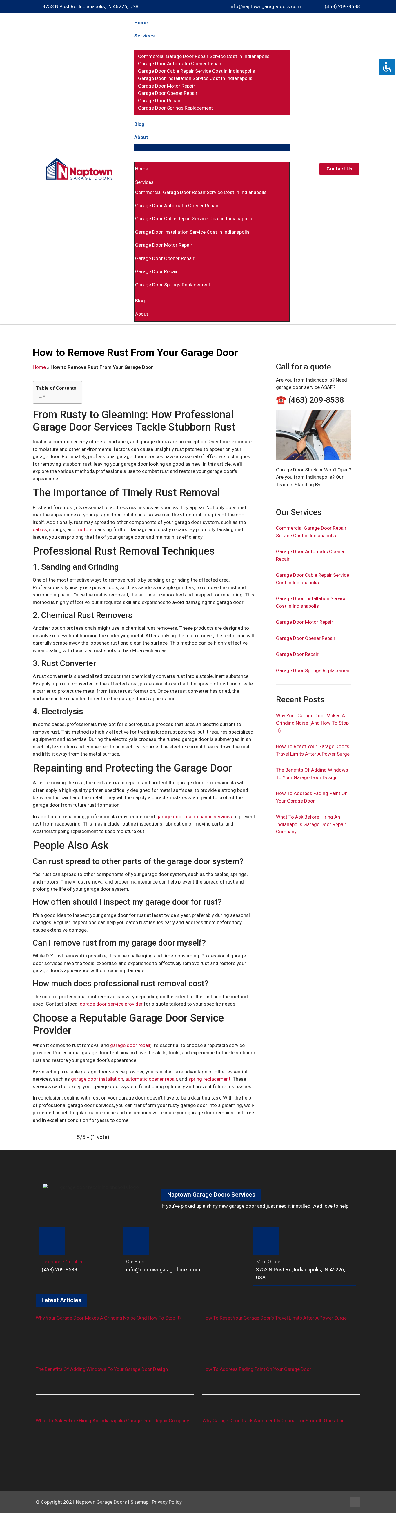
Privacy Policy (167, 1502)
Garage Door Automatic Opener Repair (179, 63)
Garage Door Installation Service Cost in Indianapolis (195, 78)
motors (85, 529)
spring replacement (209, 1079)
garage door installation (97, 1079)
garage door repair (130, 1045)
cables (40, 529)
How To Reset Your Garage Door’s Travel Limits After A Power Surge (274, 1318)
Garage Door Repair (159, 101)
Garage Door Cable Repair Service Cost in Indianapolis (196, 71)
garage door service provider (111, 1004)
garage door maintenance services (194, 816)
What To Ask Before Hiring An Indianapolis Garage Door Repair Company (311, 824)
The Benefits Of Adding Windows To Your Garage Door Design (102, 1369)
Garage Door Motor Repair (166, 86)
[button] (212, 148)
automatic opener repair (151, 1079)
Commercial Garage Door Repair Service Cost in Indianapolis (204, 56)
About (141, 137)
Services (144, 36)
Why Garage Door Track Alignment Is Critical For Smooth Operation (273, 1420)
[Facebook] (355, 1502)
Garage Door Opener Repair (167, 93)
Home (141, 23)
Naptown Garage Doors (101, 1502)
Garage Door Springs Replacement (175, 108)
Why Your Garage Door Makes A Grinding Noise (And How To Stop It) (312, 723)
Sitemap (139, 1502)
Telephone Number (62, 1262)
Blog (139, 124)
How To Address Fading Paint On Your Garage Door (256, 1369)
